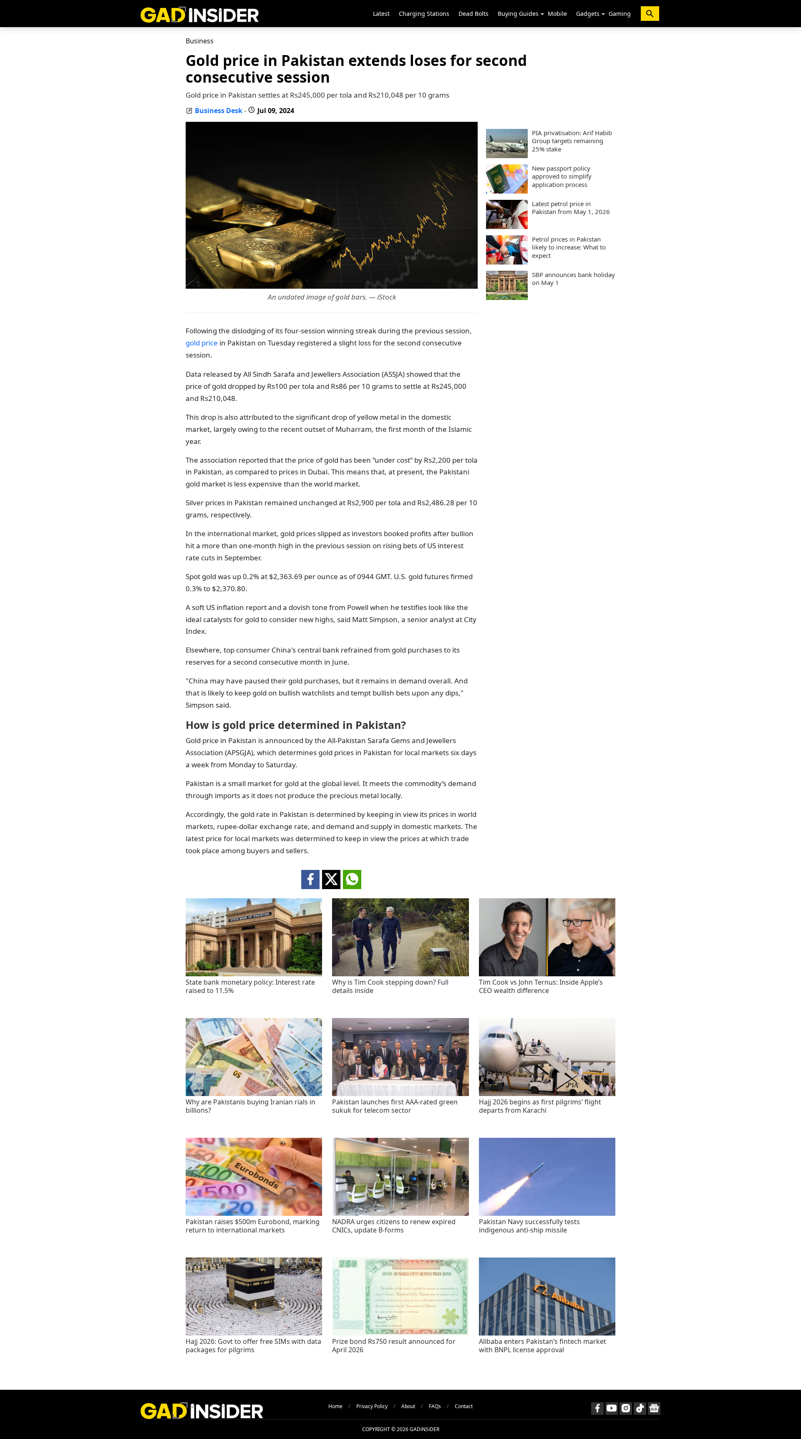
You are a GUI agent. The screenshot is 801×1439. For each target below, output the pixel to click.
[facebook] (310, 879)
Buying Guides (518, 14)
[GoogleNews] (654, 1408)
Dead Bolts (473, 14)
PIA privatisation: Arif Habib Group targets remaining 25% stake (572, 141)
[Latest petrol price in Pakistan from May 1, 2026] (507, 226)
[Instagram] (626, 1408)
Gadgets (587, 14)
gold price (202, 343)
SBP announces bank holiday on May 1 (573, 279)
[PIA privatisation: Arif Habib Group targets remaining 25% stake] (507, 155)
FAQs (435, 1406)
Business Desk (218, 110)
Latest (381, 14)
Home (335, 1406)
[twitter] (331, 879)
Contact (464, 1406)
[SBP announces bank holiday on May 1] (507, 297)
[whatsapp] (352, 879)
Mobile (557, 14)
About (408, 1406)
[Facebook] (597, 1408)
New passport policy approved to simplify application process (562, 176)
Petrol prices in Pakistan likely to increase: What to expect (569, 247)
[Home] (200, 13)
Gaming (620, 14)
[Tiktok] (640, 1408)
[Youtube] (611, 1408)
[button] (542, 14)
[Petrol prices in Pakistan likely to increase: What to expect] (507, 262)
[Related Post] (254, 974)
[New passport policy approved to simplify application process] (507, 191)
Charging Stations (424, 14)
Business (200, 40)
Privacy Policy (372, 1406)
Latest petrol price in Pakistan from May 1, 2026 (571, 208)
